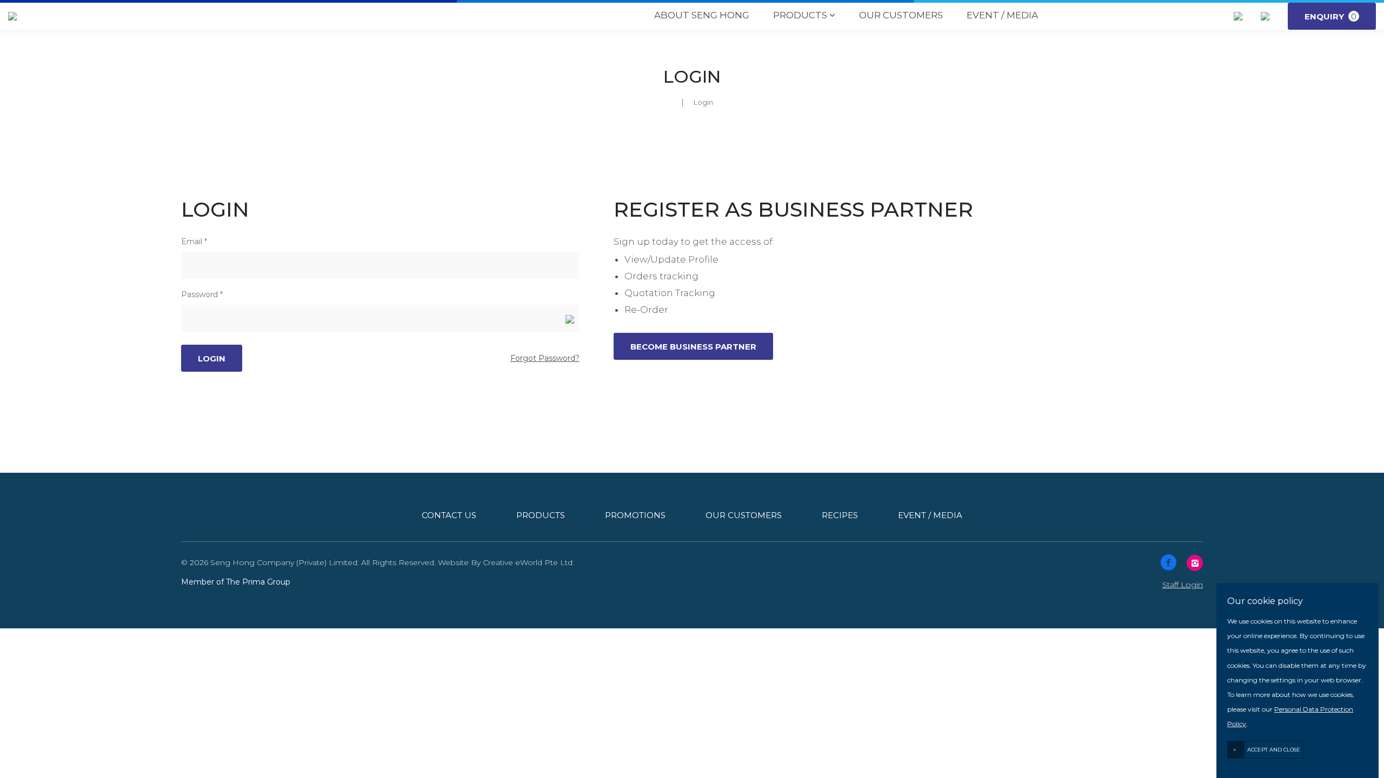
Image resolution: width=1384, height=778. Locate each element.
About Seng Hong (701, 15)
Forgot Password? (545, 358)
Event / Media (1002, 15)
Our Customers (901, 15)
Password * (202, 294)
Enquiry (1330, 16)
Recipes (840, 515)
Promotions (635, 515)
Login (703, 102)
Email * (194, 241)
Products (804, 15)
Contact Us (449, 515)
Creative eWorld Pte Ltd (528, 562)
